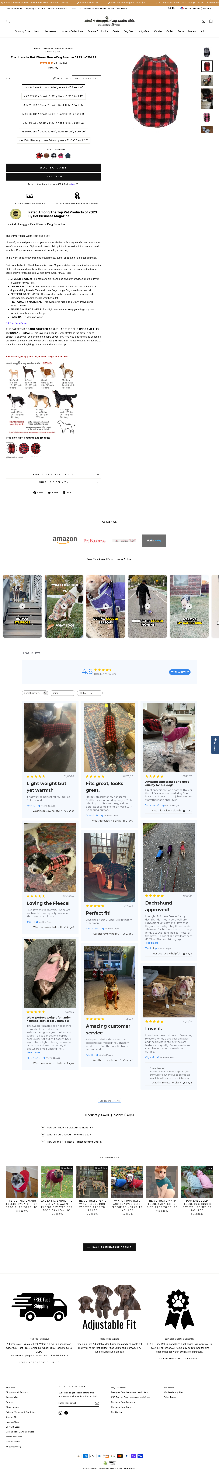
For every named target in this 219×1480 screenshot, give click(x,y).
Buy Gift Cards (13, 1427)
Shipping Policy (13, 1446)
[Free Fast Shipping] (39, 1310)
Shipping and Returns (17, 1392)
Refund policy (13, 1442)
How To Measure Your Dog (53, 474)
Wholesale (122, 8)
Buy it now (53, 176)
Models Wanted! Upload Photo (99, 8)
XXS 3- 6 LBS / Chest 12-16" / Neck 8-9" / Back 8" (53, 87)
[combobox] (62, 693)
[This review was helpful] (65, 927)
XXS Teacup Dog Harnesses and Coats (130, 1397)
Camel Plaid (46, 156)
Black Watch (68, 156)
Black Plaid (54, 156)
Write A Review (180, 672)
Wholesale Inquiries (173, 1392)
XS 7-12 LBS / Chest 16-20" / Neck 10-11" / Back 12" (53, 96)
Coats (115, 31)
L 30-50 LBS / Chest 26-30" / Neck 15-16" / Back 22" (53, 123)
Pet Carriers (117, 1412)
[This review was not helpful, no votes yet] (70, 810)
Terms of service (14, 1437)
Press (180, 31)
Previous (50, 52)
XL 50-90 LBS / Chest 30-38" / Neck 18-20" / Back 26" (54, 131)
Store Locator (13, 1407)
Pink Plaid (61, 156)
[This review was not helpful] (189, 953)
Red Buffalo (39, 156)
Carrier (158, 31)
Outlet (169, 31)
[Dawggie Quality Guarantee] (179, 1310)
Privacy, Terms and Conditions (21, 1412)
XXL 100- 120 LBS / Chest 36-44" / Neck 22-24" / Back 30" (53, 140)
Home (37, 49)
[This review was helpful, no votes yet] (65, 810)
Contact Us (75, 8)
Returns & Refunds (57, 8)
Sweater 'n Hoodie (97, 31)
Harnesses (50, 31)
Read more (152, 942)
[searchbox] (32, 693)
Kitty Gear (144, 31)
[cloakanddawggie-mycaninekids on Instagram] (60, 1413)
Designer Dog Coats (121, 1407)
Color (53, 150)
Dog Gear (129, 31)
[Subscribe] (97, 1403)
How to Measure (14, 8)
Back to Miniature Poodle (111, 1247)
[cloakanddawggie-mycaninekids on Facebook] (66, 1413)
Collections (47, 49)
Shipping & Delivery (35, 8)
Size (52, 78)
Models (192, 31)
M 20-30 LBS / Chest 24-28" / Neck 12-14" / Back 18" (53, 114)
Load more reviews (109, 1101)
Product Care (12, 1422)
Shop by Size (22, 31)
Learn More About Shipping (39, 1362)
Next (59, 52)
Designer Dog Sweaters (123, 1402)
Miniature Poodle (63, 49)
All (202, 31)
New (36, 31)
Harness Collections (71, 31)
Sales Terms (170, 1397)
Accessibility (12, 1397)
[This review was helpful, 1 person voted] (184, 810)
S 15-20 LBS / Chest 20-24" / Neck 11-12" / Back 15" (54, 105)
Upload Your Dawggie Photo (20, 1432)
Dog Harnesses (118, 1387)
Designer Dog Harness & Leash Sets (129, 1392)
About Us (10, 1387)
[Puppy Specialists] (109, 1310)
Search (9, 1402)
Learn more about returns (179, 1358)
